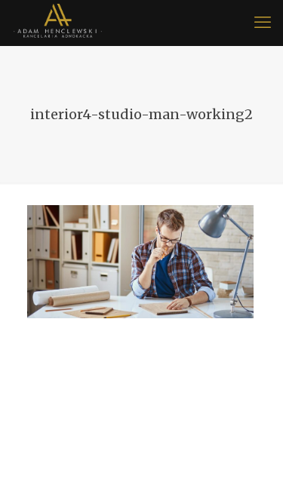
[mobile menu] (262, 22)
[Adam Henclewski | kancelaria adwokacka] (57, 22)
